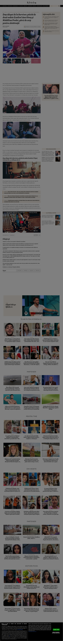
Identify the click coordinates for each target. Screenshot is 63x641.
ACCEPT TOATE (56, 629)
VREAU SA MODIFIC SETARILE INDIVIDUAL (56, 632)
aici (9, 635)
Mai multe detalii (20, 629)
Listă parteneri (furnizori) (32, 631)
